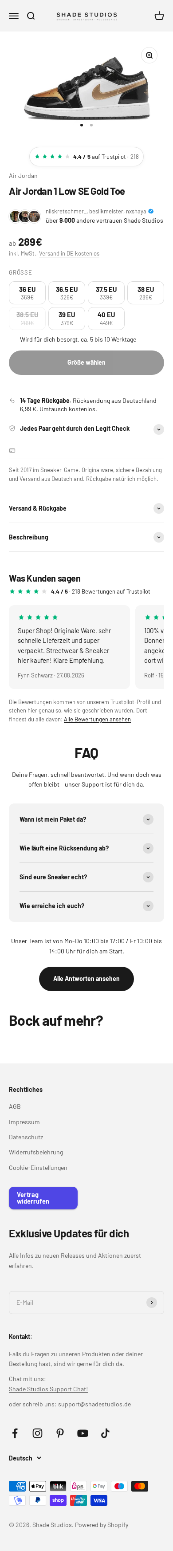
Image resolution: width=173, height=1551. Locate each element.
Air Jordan (23, 175)
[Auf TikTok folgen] (105, 1433)
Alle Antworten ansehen (86, 978)
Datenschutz (26, 1137)
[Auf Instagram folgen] (37, 1433)
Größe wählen (86, 362)
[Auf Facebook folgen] (15, 1433)
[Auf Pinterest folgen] (60, 1433)
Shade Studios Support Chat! (48, 1389)
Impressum (24, 1122)
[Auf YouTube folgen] (83, 1433)
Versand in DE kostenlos (69, 253)
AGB (15, 1106)
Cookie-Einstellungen (38, 1167)
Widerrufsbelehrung (36, 1152)
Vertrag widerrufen (33, 1198)
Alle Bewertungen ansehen (97, 719)
